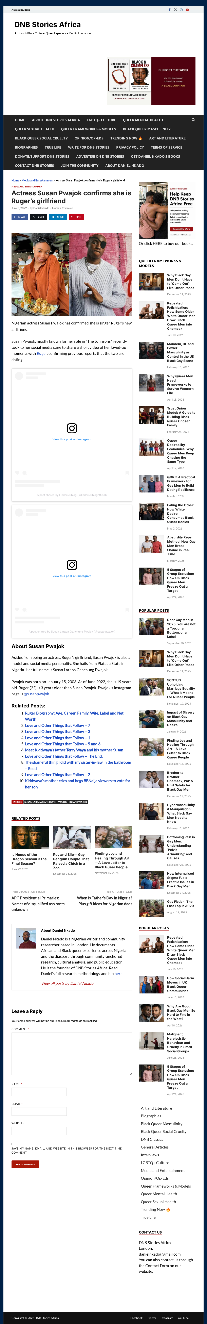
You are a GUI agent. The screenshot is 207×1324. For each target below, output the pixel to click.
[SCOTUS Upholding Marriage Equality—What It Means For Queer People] (151, 680)
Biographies (26, 147)
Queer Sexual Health (34, 129)
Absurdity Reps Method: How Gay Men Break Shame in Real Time (181, 545)
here (119, 973)
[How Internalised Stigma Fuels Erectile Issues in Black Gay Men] (151, 874)
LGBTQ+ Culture (101, 120)
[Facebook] (169, 9)
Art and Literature (167, 138)
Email (17, 1103)
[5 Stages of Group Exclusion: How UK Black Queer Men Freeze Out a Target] (151, 570)
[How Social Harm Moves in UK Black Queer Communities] (151, 978)
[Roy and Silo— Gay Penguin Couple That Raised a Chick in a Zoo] (72, 838)
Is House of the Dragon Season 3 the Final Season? (29, 859)
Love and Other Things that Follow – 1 (57, 737)
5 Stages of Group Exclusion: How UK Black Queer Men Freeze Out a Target (180, 580)
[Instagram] (181, 9)
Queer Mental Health (143, 120)
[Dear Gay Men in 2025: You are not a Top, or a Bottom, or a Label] (151, 620)
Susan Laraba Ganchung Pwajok (45, 801)
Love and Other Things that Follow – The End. (64, 756)
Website (18, 1123)
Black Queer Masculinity (147, 129)
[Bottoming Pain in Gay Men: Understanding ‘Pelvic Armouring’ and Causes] (151, 837)
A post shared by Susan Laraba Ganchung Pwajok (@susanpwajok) (72, 631)
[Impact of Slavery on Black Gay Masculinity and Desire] (151, 713)
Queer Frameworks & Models (88, 129)
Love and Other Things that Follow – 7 (57, 725)
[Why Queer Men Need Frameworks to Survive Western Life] (151, 376)
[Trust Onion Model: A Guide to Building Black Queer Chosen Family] (151, 409)
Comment (20, 1029)
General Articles (155, 1147)
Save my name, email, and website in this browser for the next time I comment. (68, 1150)
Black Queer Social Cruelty (41, 138)
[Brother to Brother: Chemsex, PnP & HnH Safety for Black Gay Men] (151, 773)
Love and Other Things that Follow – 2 (57, 774)
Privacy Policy (130, 147)
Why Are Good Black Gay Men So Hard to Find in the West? (181, 1012)
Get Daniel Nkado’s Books (155, 156)
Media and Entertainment (38, 180)
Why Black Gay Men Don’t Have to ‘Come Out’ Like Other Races (180, 281)
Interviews (150, 1155)
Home (20, 120)
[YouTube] (187, 9)
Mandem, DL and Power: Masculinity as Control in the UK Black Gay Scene (180, 352)
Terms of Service (166, 147)
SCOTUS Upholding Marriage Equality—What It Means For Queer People (181, 688)
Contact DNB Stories (34, 165)
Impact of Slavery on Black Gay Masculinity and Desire (180, 718)
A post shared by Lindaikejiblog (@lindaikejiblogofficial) (72, 495)
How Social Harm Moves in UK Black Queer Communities (180, 984)
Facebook (136, 1318)
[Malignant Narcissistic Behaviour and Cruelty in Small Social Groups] (151, 1035)
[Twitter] (175, 9)
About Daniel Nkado (124, 165)
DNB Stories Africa (48, 24)
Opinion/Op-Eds (89, 138)
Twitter (151, 1318)
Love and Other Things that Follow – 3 (57, 731)
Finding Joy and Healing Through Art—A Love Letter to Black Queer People (180, 748)
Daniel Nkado (41, 208)
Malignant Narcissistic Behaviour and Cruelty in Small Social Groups (179, 1042)
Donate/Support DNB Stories (42, 156)
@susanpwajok (36, 693)
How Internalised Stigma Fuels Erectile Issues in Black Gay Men (180, 879)
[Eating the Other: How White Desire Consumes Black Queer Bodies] (151, 505)
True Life (53, 147)
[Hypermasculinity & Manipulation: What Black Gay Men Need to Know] (151, 805)
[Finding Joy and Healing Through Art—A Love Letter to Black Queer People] (113, 838)
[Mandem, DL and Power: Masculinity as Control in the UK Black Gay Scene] (151, 344)
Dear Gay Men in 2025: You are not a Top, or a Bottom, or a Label (181, 628)
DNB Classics (152, 1139)
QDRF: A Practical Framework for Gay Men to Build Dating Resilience (181, 483)
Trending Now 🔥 (126, 138)
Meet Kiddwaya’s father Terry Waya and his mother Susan (74, 750)
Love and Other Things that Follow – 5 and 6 (62, 743)
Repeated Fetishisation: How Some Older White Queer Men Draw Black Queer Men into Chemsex (181, 316)
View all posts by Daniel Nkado (69, 983)
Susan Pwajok (78, 801)
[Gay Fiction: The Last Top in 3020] (151, 902)
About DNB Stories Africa (56, 120)
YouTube (183, 1318)
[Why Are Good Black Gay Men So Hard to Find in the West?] (151, 1007)
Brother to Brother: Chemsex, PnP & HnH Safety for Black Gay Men (180, 781)
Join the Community (79, 165)
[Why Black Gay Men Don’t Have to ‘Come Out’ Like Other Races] (151, 275)
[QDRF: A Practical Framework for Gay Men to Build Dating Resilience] (151, 477)
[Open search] (193, 120)
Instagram (167, 1318)
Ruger (42, 353)
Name (17, 1084)
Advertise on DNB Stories (100, 156)
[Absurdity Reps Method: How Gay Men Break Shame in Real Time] (151, 538)
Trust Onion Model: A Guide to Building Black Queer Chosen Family (181, 416)
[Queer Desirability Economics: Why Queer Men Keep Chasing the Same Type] (151, 441)
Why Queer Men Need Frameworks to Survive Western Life (180, 384)
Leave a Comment (62, 208)
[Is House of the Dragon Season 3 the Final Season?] (30, 838)
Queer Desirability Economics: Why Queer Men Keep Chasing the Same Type (180, 451)
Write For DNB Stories (88, 147)
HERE (158, 243)
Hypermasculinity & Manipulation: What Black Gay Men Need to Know (181, 813)
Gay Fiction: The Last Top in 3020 (180, 904)
